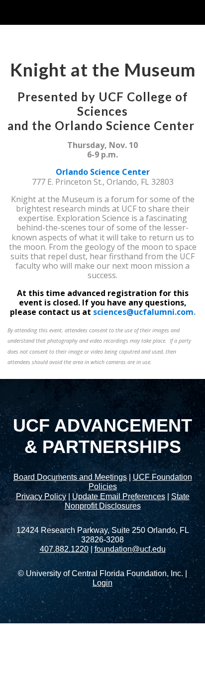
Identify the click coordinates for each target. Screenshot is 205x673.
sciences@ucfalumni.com (143, 311)
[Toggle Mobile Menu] (195, 11)
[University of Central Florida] (75, 12)
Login (102, 583)
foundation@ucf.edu (130, 549)
